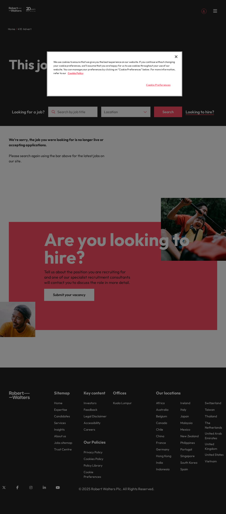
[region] (114, 73)
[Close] (176, 57)
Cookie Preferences (158, 84)
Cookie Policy (75, 73)
